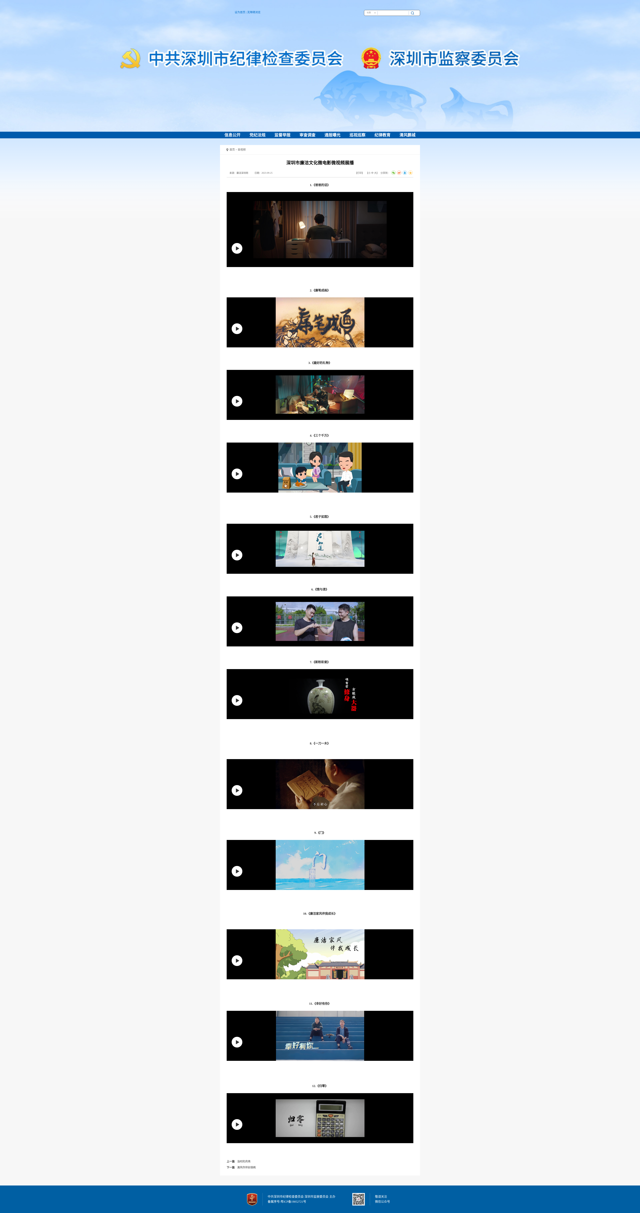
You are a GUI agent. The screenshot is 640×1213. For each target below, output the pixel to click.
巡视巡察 (358, 135)
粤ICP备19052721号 (293, 1201)
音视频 (242, 149)
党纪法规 (258, 135)
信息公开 (232, 135)
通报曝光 (332, 135)
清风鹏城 (408, 135)
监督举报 (282, 135)
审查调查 (308, 135)
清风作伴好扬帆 (246, 1167)
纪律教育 (382, 135)
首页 (232, 149)
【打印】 (359, 173)
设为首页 (240, 12)
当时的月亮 (243, 1161)
